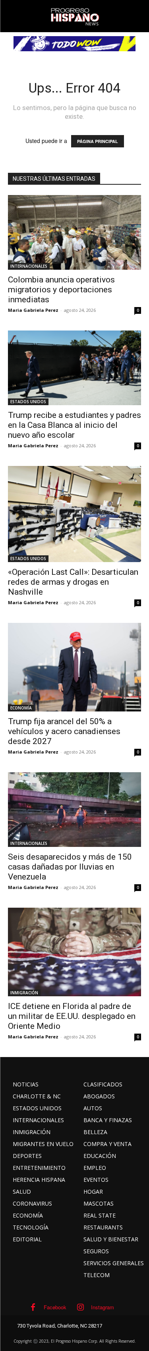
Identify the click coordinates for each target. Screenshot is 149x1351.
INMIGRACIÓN (24, 992)
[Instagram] (80, 1307)
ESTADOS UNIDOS (28, 401)
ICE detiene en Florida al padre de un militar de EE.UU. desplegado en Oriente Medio (71, 1016)
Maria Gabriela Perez (33, 310)
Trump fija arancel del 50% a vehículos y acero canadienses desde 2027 (64, 731)
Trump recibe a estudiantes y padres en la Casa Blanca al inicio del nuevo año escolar (74, 425)
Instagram (102, 1307)
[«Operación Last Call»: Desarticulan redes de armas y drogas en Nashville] (74, 514)
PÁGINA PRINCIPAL (97, 141)
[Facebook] (33, 1307)
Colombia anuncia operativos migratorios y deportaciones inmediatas (61, 289)
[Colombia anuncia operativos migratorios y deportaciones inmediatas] (74, 232)
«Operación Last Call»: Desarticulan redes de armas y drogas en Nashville (73, 582)
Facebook (55, 1307)
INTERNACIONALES (28, 266)
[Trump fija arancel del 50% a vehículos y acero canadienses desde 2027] (74, 667)
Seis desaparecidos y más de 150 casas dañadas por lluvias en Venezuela (70, 866)
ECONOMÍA (21, 708)
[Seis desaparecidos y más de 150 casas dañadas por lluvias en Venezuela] (74, 809)
